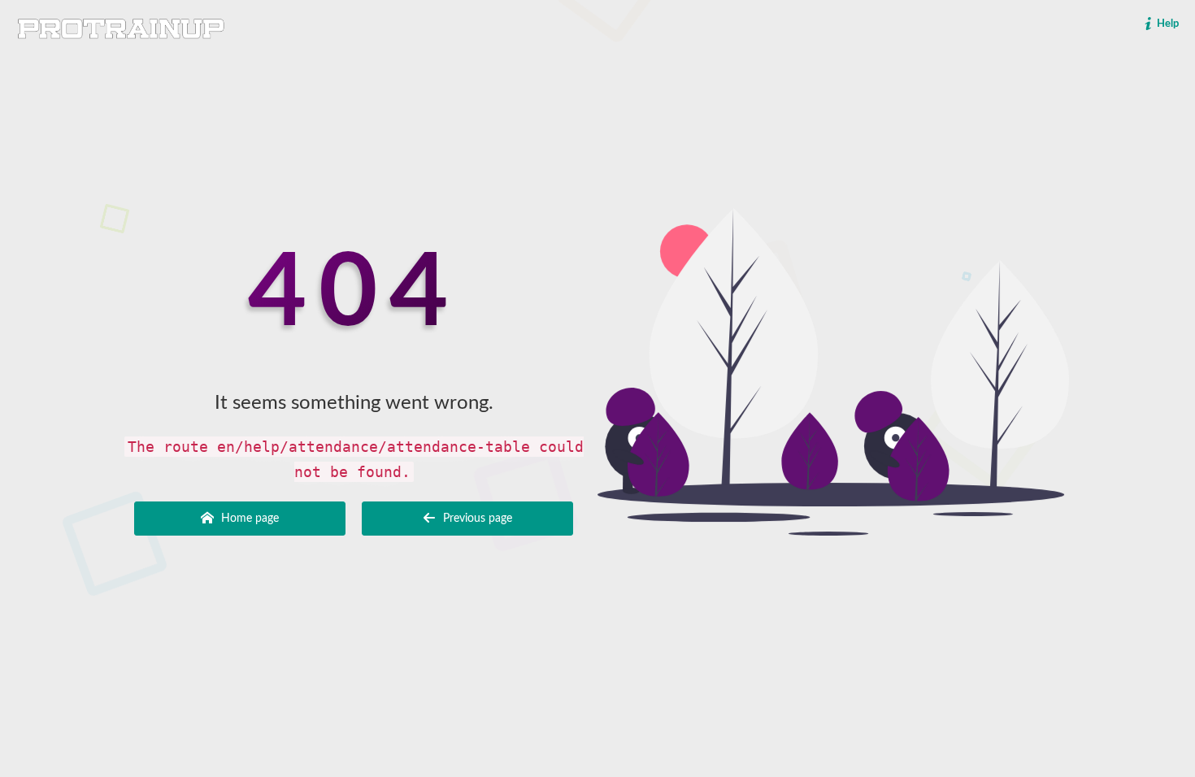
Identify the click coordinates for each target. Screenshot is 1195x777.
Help (1166, 24)
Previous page (476, 518)
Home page (248, 518)
